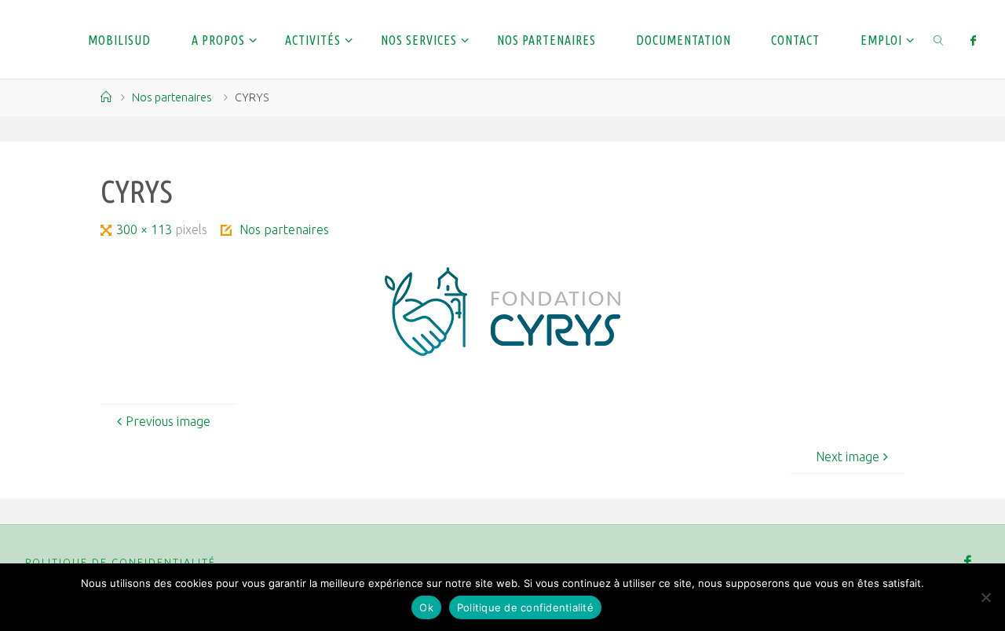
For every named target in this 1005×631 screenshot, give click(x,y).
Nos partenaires (172, 97)
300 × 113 (145, 229)
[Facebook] (973, 40)
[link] (939, 39)
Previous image (168, 421)
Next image (847, 456)
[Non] (985, 597)
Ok (426, 607)
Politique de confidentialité (120, 561)
